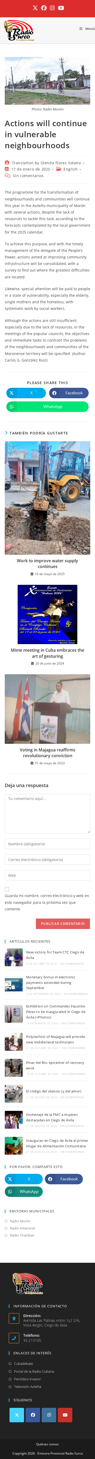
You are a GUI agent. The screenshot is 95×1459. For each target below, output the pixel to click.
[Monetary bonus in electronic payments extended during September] (14, 985)
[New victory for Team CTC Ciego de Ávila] (14, 957)
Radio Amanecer (22, 1228)
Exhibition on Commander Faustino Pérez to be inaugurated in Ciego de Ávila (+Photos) (56, 1012)
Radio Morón (20, 1221)
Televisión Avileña (27, 1386)
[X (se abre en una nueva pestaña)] (35, 8)
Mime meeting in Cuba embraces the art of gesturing (47, 653)
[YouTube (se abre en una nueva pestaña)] (60, 8)
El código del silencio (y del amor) (53, 1091)
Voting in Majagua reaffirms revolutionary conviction (47, 752)
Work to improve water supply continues (47, 563)
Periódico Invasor (27, 1379)
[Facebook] (33, 1415)
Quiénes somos (47, 1444)
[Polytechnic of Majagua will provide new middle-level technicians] (14, 1042)
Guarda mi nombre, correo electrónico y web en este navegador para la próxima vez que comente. (47, 902)
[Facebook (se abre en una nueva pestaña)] (44, 8)
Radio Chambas (22, 1235)
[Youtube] (65, 1415)
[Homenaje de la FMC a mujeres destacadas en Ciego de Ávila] (14, 1120)
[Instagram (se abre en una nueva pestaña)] (52, 8)
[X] (17, 1415)
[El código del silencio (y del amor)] (14, 1094)
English (71, 169)
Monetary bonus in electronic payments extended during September (50, 982)
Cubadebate (23, 1363)
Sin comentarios (28, 175)
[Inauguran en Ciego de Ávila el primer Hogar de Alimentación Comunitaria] (14, 1146)
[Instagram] (49, 1415)
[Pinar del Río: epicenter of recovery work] (14, 1068)
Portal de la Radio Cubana (34, 1371)
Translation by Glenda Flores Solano (46, 162)
